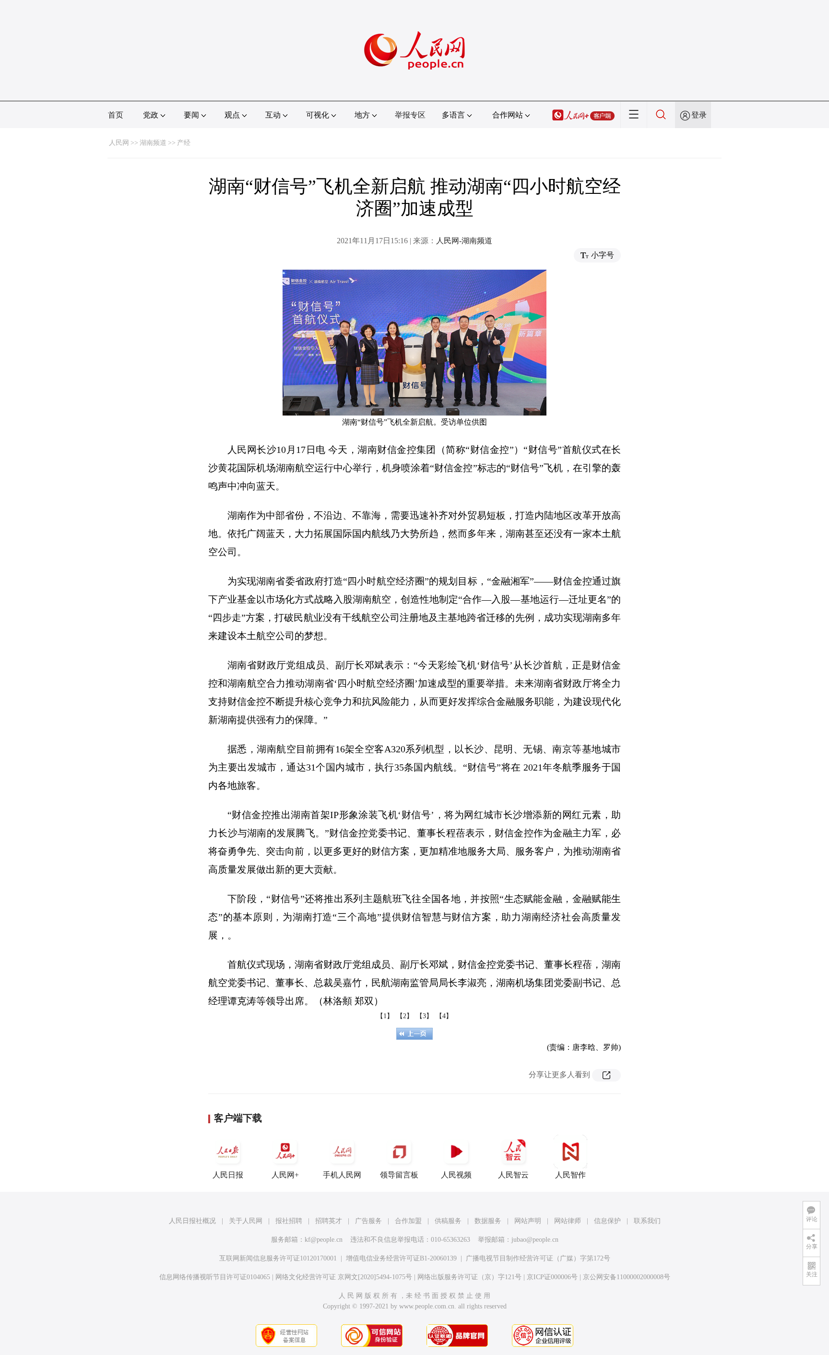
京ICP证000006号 (552, 1277)
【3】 (424, 1016)
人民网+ (285, 1175)
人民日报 (228, 1175)
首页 (115, 115)
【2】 (404, 1016)
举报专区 (410, 115)
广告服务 (368, 1220)
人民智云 (513, 1175)
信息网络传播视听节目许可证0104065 (214, 1277)
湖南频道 (153, 142)
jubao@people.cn (534, 1239)
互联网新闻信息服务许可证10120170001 (278, 1258)
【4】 (444, 1016)
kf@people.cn (324, 1239)
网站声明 (527, 1220)
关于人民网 (245, 1220)
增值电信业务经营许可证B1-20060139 (401, 1258)
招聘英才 (328, 1220)
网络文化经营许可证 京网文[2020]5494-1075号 (343, 1277)
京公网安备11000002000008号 (626, 1277)
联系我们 (647, 1220)
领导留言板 (399, 1175)
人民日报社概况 (192, 1220)
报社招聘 (288, 1220)
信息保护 (607, 1220)
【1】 (385, 1016)
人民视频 (456, 1175)
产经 (183, 142)
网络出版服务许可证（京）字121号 (469, 1277)
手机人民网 (342, 1175)
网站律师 (567, 1220)
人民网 (119, 142)
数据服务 (487, 1220)
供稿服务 (448, 1220)
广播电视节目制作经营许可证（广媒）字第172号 (538, 1258)
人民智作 (570, 1175)
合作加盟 (408, 1220)
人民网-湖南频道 (464, 241)
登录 (699, 115)
